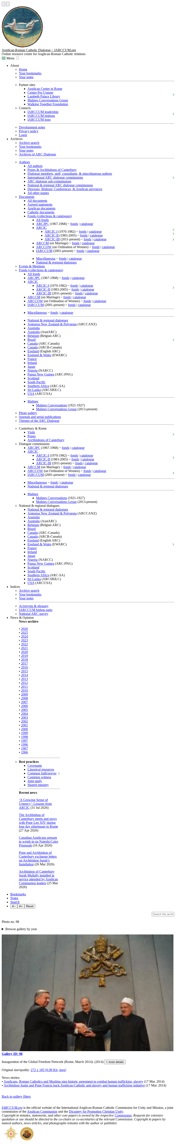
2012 (24, 683)
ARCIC (41, 227)
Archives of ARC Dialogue (37, 154)
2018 (24, 659)
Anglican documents (41, 208)
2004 (24, 713)
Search (15, 902)
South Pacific (36, 382)
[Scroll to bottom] (7, 4)
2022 (24, 644)
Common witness (39, 777)
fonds (74, 224)
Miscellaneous (45, 258)
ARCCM (42, 243)
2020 (24, 652)
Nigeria (32, 370)
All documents (37, 200)
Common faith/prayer (41, 773)
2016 (24, 667)
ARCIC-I (51, 231)
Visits (31, 432)
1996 (24, 744)
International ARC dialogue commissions (55, 177)
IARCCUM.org (12, 1107)
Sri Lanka (34, 390)
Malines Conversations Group (47, 100)
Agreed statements (39, 204)
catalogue (86, 224)
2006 (24, 706)
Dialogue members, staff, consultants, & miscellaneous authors (69, 173)
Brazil (31, 339)
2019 (24, 656)
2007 (24, 702)
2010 (24, 690)
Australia (33, 328)
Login (23, 135)
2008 (24, 698)
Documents (26, 197)
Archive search (29, 143)
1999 (24, 733)
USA (30, 393)
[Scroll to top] (3, 4)
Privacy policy (28, 131)
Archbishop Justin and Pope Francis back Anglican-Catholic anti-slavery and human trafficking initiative (74, 1085)
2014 (24, 675)
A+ (21, 906)
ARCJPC (42, 224)
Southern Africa (38, 386)
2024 (24, 636)
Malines (32, 401)
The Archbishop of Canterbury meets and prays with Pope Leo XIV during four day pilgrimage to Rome (38, 820)
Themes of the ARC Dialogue (39, 421)
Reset (29, 906)
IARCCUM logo (39, 119)
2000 (24, 729)
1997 (24, 741)
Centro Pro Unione (40, 92)
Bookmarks (18, 894)
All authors (34, 166)
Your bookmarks (30, 73)
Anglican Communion (42, 1111)
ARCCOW (44, 247)
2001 (24, 725)
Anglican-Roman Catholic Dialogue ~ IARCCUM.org (39, 50)
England (33, 351)
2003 (24, 717)
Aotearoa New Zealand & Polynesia (52, 324)
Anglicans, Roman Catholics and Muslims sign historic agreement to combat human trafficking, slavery (73, 1081)
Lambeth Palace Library (43, 96)
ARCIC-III (52, 239)
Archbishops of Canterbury (45, 440)
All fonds (42, 220)
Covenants (34, 765)
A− (14, 906)
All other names (38, 193)
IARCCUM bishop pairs (35, 610)
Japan (31, 366)
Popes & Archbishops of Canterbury (52, 170)
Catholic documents (40, 212)
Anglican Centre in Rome (44, 89)
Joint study (34, 781)
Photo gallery (28, 413)
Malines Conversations (51, 405)
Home (23, 69)
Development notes (32, 127)
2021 (24, 648)
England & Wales (39, 355)
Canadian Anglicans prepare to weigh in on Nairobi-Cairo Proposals (38, 841)
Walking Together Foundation (47, 104)
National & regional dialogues (56, 262)
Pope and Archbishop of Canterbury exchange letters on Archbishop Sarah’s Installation (38, 858)
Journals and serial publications (40, 417)
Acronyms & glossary (34, 606)
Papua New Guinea (40, 374)
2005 (24, 710)
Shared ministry (38, 785)
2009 (24, 694)
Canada (32, 343)
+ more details (115, 1062)
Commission (123, 1115)
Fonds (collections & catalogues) (49, 216)
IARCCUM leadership (42, 112)
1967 (24, 748)
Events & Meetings (32, 266)
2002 (24, 721)
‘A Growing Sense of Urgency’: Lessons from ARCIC (35, 803)
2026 (24, 629)
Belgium (33, 336)
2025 (24, 632)
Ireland (32, 363)
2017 (24, 663)
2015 (24, 671)
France (32, 359)
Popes (31, 436)
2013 (24, 679)
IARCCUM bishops (41, 116)
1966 (24, 752)
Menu (10, 58)
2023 (24, 640)
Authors (24, 162)
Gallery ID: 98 (12, 1054)
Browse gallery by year (21, 929)
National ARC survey (33, 614)
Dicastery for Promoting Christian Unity (96, 1111)
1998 (24, 737)
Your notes (26, 77)
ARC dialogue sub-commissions (49, 181)
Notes (14, 898)
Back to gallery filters (16, 1096)
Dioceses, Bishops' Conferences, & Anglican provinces (64, 189)
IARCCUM (44, 251)
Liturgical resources (40, 769)
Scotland (33, 378)
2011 (24, 686)
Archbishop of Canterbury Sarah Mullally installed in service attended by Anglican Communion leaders (38, 877)
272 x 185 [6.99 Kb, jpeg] (48, 1070)
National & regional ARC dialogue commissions (60, 185)
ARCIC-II (52, 235)
